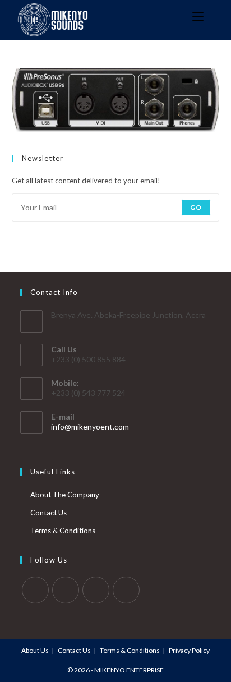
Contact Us (48, 512)
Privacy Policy (189, 650)
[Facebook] (65, 590)
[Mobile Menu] (194, 17)
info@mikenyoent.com (90, 426)
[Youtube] (126, 590)
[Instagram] (95, 590)
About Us (35, 650)
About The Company (64, 494)
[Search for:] (212, 17)
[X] (35, 590)
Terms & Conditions (62, 530)
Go (196, 207)
